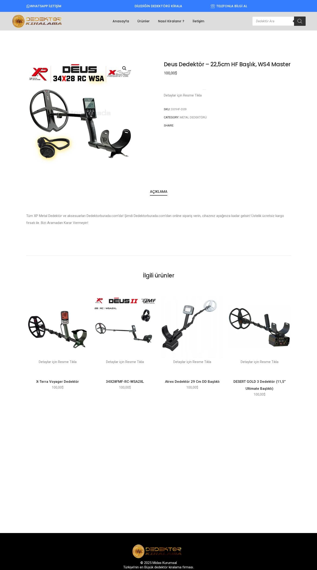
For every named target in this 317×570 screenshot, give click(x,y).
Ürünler (143, 21)
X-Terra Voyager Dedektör (57, 382)
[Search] (300, 21)
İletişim (198, 21)
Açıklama (158, 191)
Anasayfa (121, 21)
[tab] (158, 192)
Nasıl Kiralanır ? (171, 21)
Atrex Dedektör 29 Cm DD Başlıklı (192, 382)
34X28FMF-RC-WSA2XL (125, 382)
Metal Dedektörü (193, 117)
